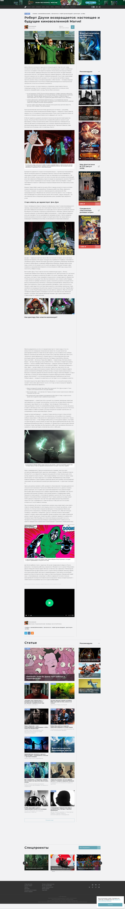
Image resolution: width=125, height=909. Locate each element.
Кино (28, 13)
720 (72, 610)
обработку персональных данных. (109, 900)
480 (72, 612)
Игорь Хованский (32, 26)
